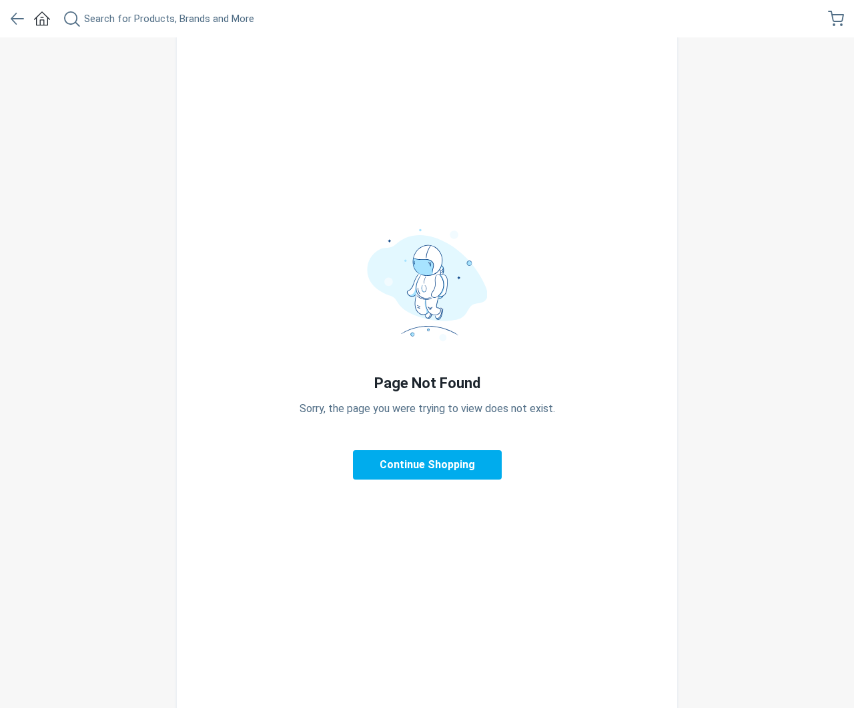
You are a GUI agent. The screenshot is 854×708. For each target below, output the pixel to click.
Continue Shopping (427, 464)
